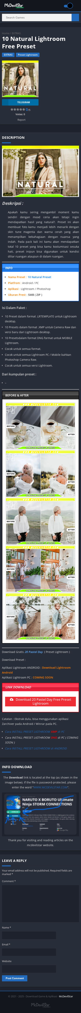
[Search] (75, 17)
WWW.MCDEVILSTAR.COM (50, 787)
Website (6, 961)
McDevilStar (66, 996)
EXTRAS (16, 33)
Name (6, 927)
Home (5, 33)
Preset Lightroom (28, 54)
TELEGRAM (23, 102)
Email (6, 944)
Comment (9, 881)
